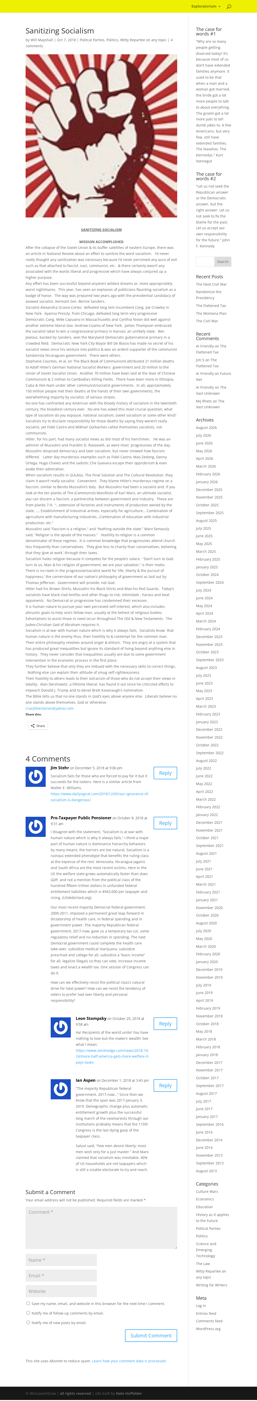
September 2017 (210, 1085)
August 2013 (206, 1170)
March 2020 (206, 946)
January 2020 (207, 961)
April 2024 (204, 613)
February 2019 (208, 1008)
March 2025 (206, 551)
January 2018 (207, 1054)
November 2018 (209, 1016)
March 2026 (206, 466)
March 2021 (206, 884)
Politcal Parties (92, 39)
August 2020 (206, 923)
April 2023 (204, 698)
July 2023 (203, 675)
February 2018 (208, 1047)
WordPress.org (208, 1328)
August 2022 (206, 760)
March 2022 (206, 799)
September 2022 (210, 752)
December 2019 (209, 969)
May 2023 (204, 690)
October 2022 (207, 745)
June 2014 (204, 1147)
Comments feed (209, 1321)
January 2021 (207, 899)
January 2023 (207, 721)
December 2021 (209, 822)
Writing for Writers (211, 1285)
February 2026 (208, 474)
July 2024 (203, 590)
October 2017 (207, 1077)
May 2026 (204, 450)
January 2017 (207, 1116)
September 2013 (210, 1163)
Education (204, 1206)
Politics (112, 39)
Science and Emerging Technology (206, 1249)
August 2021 (206, 853)
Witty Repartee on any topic (143, 39)
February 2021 (208, 892)
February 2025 (208, 559)
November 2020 (209, 907)
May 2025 (204, 543)
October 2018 (207, 1023)
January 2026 (207, 481)
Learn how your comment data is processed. (129, 1361)
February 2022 (208, 806)
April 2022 (204, 791)
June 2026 (204, 443)
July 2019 (203, 985)
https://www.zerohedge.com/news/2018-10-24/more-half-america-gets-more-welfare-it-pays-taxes (112, 1056)
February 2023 (208, 714)
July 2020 (203, 930)
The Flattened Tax (211, 305)
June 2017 (204, 1108)
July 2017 (203, 1101)
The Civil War (207, 321)
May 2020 (204, 938)
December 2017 (209, 1062)
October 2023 (207, 652)
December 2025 (209, 489)
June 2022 (204, 776)
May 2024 (204, 605)
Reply (165, 773)
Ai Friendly (205, 346)
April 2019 (204, 1000)
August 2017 (206, 1093)
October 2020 (207, 915)
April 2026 (204, 458)
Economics (205, 1199)
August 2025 (206, 520)
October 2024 (207, 574)
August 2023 (206, 667)
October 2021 (207, 837)
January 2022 (207, 814)
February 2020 (208, 954)
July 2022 (203, 768)
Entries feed (206, 1313)
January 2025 (207, 567)
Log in (201, 1305)
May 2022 (204, 783)
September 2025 (210, 512)
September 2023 (210, 659)
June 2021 (204, 869)
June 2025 (204, 535)
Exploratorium (203, 7)
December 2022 (209, 729)
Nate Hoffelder (129, 1393)
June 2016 (204, 1132)
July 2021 (203, 861)
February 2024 (208, 628)
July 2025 (203, 528)
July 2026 (203, 435)
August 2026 (206, 427)
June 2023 (204, 683)
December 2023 (209, 636)
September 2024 (210, 582)
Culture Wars (207, 1191)
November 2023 (209, 644)
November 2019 (209, 977)
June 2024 (204, 598)
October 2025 (207, 505)
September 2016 (210, 1124)
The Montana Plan (211, 313)
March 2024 (206, 621)
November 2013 (209, 1155)
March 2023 (206, 706)
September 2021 (210, 845)
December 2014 (209, 1140)
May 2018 (204, 1031)
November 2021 (209, 830)
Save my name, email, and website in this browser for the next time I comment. (98, 1303)
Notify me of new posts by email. (59, 1322)
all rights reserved (75, 1393)
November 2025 (209, 497)
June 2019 (204, 992)
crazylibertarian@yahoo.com (50, 708)
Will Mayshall (42, 39)
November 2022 (209, 737)
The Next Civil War (211, 284)
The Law (203, 1263)
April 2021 (204, 876)
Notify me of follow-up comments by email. (68, 1313)
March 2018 (206, 1039)
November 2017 (209, 1070)
